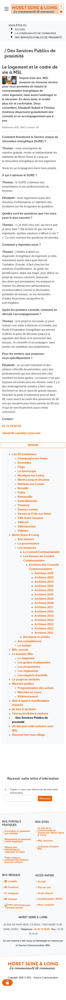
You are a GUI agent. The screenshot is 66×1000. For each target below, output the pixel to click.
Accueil (20, 29)
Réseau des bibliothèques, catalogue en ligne (15, 849)
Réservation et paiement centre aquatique (18, 840)
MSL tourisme (45, 841)
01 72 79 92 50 (11, 426)
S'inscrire (45, 798)
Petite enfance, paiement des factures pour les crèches (17, 860)
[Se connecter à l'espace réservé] (7, 982)
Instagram (13, 893)
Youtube (12, 899)
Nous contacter (46, 905)
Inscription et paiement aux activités (17, 832)
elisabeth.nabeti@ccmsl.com (21, 433)
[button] (61, 6)
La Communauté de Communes (35, 33)
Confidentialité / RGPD (50, 899)
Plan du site (44, 887)
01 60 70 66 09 (41, 929)
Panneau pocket (14, 907)
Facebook (12, 887)
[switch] (6, 789)
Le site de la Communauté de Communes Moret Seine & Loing (51, 831)
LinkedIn (12, 881)
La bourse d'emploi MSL (48, 847)
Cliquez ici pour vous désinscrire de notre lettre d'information (34, 791)
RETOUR (33, 445)
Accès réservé (45, 893)
